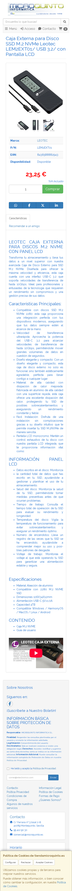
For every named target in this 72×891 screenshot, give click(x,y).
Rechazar (26, 862)
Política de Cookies (51, 792)
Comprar (53, 189)
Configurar (10, 862)
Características (18, 218)
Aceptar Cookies (44, 862)
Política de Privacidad (17, 760)
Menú (12, 29)
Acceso (29, 29)
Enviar (53, 777)
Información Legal (50, 787)
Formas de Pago (49, 796)
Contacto (49, 29)
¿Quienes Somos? (50, 800)
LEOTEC (42, 140)
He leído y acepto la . (33, 768)
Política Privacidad (18, 792)
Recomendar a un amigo (24, 226)
